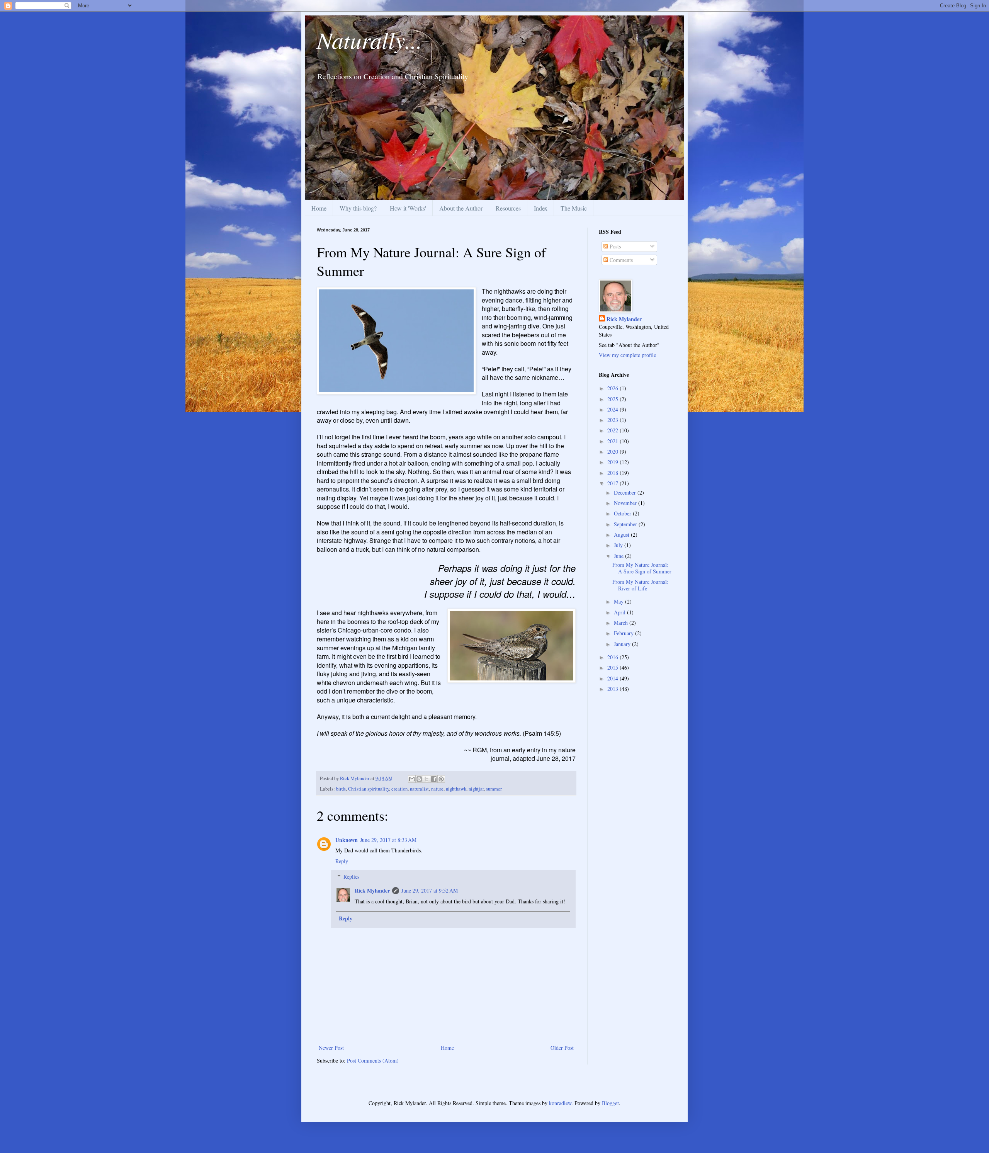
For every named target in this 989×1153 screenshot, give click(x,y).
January (623, 644)
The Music (574, 208)
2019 (613, 462)
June (619, 555)
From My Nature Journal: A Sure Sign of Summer (641, 568)
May (619, 601)
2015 (613, 667)
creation (399, 789)
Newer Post (331, 1047)
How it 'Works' (408, 208)
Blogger (610, 1103)
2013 (613, 688)
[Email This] (412, 779)
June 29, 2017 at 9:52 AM (429, 890)
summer (494, 789)
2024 (613, 409)
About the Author (461, 208)
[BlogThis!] (419, 779)
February (624, 633)
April (620, 612)
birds (341, 789)
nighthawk (456, 789)
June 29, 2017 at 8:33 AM (388, 839)
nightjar (476, 789)
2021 (613, 441)
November (626, 503)
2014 (613, 678)
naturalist (419, 789)
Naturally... (369, 39)
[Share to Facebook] (434, 779)
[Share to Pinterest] (441, 779)
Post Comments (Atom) (373, 1060)
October (623, 513)
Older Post (562, 1047)
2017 (613, 483)
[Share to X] (426, 779)
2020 (613, 451)
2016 (613, 657)
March (621, 622)
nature (437, 789)
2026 (613, 388)
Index (540, 208)
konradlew (560, 1103)
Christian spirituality (368, 789)
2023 (613, 419)
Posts (614, 246)
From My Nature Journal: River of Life (640, 585)
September (626, 524)
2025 (613, 399)
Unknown (346, 840)
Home (318, 208)
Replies (351, 876)
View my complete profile (627, 355)
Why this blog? (358, 208)
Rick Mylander (372, 890)
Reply (341, 861)
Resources (508, 208)
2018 (613, 472)
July (619, 545)
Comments (620, 260)
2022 (613, 430)
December (625, 492)
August (622, 534)
